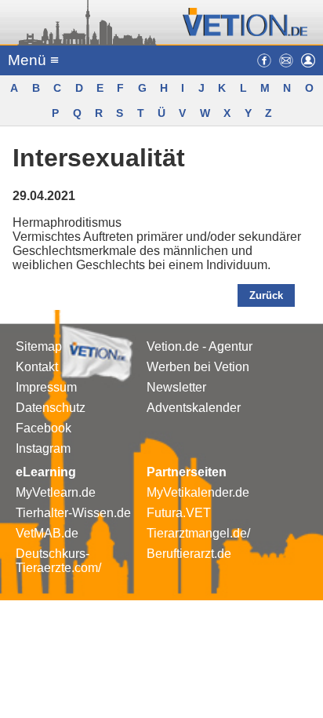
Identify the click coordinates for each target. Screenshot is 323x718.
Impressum (46, 387)
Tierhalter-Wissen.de (73, 512)
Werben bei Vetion (198, 367)
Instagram (43, 448)
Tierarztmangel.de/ (198, 533)
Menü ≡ (33, 60)
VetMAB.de (47, 533)
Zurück (266, 295)
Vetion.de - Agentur (199, 346)
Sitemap (39, 346)
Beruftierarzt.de (189, 553)
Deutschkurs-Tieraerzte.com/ (58, 560)
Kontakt (37, 367)
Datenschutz (50, 407)
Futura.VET (179, 512)
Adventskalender (194, 407)
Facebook (43, 428)
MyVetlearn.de (56, 492)
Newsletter (176, 387)
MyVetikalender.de (198, 492)
